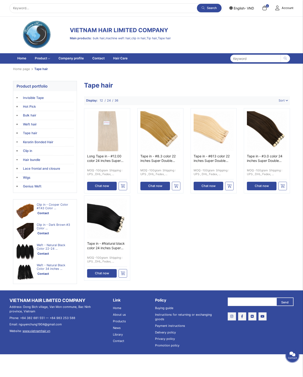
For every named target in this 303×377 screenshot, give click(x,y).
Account (288, 8)
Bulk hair (29, 115)
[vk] (252, 316)
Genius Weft (32, 186)
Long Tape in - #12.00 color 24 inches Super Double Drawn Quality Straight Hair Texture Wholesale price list (104, 158)
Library (118, 334)
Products (119, 321)
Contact (98, 58)
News (117, 328)
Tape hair (30, 133)
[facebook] (242, 316)
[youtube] (262, 316)
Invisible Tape (33, 98)
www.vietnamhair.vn (36, 331)
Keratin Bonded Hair (38, 142)
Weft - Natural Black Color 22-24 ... (51, 246)
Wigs (26, 177)
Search (212, 8)
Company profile (71, 58)
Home (21, 58)
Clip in (27, 151)
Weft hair (30, 124)
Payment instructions (170, 326)
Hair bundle (31, 160)
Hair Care (120, 58)
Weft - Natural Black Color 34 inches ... (51, 267)
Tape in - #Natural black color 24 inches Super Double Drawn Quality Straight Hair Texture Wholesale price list (106, 245)
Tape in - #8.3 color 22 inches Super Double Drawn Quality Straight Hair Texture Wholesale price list (158, 158)
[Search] (285, 58)
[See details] (123, 186)
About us (119, 314)
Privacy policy (165, 339)
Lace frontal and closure (41, 168)
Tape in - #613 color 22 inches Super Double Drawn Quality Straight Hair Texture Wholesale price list (212, 158)
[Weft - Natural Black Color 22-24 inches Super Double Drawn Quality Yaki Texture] (25, 251)
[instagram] (232, 316)
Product (41, 58)
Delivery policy (165, 332)
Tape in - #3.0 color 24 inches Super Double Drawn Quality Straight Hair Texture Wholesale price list (264, 158)
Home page (21, 69)
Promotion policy (167, 345)
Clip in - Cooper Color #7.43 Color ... (52, 206)
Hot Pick (29, 106)
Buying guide (164, 308)
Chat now (102, 186)
